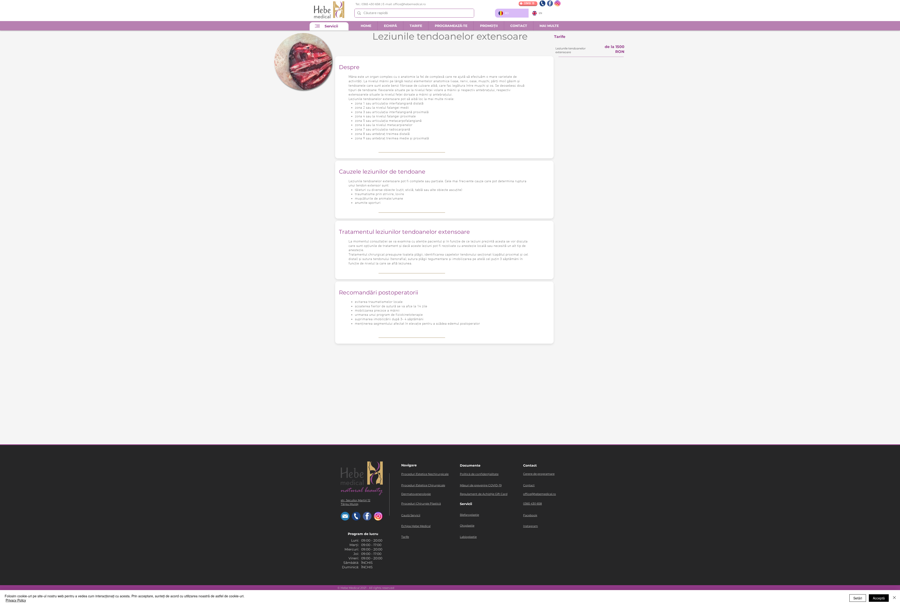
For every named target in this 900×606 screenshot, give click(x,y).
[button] (518, 25)
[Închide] (894, 598)
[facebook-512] (550, 3)
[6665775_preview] (542, 3)
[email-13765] (345, 516)
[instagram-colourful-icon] (557, 3)
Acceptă (879, 598)
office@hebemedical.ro (409, 4)
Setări (857, 598)
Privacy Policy (16, 600)
